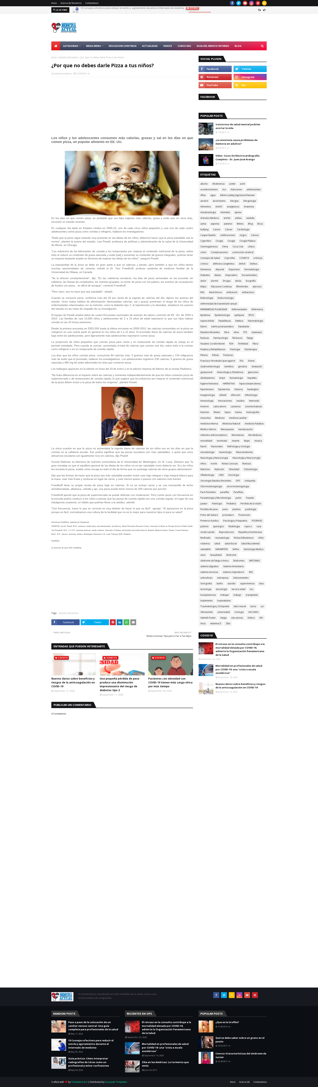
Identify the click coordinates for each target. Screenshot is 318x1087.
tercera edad (238, 589)
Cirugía (231, 240)
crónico (204, 263)
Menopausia (227, 429)
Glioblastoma (207, 377)
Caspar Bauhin (208, 235)
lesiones (204, 412)
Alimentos (205, 206)
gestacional (206, 372)
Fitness (204, 355)
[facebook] (232, 3)
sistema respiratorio (233, 572)
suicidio (231, 583)
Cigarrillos (205, 240)
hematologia (236, 377)
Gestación (257, 366)
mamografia (252, 412)
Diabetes (205, 275)
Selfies (235, 549)
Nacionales (217, 446)
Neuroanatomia (244, 452)
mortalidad (206, 440)
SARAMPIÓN (221, 549)
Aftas (203, 195)
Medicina (220, 417)
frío (241, 360)
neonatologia (207, 452)
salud (217, 543)
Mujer (247, 440)
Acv (224, 189)
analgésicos (233, 206)
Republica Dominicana (250, 532)
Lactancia (236, 406)
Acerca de (244, 1082)
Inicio (54, 3)
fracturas (228, 355)
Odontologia (250, 469)
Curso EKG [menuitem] (184, 46)
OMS (221, 475)
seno (203, 554)
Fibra (255, 343)
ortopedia (250, 480)
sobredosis (206, 577)
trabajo (237, 594)
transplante (252, 594)
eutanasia (257, 332)
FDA (231, 343)
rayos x (248, 526)
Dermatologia (251, 269)
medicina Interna (209, 423)
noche (214, 463)
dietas (217, 275)
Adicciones (236, 189)
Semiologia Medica (253, 549)
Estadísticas (225, 320)
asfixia (238, 218)
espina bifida (207, 320)
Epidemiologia (222, 315)
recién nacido (207, 532)
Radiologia (234, 526)
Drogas (227, 280)
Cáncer (228, 229)
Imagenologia (207, 395)
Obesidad (234, 469)
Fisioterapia (251, 349)
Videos (251, 617)
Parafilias (238, 492)
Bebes (240, 223)
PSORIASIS (257, 520)
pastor (203, 503)
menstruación (245, 429)
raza (259, 526)
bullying (204, 229)
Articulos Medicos (209, 218)
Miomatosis (238, 435)
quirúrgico (218, 526)
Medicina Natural (231, 423)
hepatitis (252, 377)
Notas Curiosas (230, 463)
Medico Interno (208, 429)
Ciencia (255, 235)
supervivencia (247, 583)
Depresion (234, 269)
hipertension (207, 389)
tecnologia (205, 589)
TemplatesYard (79, 1082)
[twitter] (238, 3)
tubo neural (240, 606)
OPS (238, 480)
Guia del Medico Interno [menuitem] (213, 46)
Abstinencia (218, 183)
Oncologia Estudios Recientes (215, 480)
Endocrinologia (226, 298)
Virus (203, 623)
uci (262, 606)
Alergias (234, 200)
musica (258, 440)
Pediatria (231, 503)
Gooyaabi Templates (116, 1082)
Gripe (222, 377)
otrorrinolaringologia (238, 486)
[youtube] (245, 3)
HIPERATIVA (229, 383)
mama (238, 412)
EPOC (251, 315)
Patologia (217, 503)
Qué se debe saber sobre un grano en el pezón (239, 1039)
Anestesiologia (208, 212)
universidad (224, 612)
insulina (240, 400)
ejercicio (257, 286)
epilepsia (239, 315)
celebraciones (227, 235)
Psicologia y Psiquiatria (235, 520)
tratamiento (206, 600)
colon (203, 252)
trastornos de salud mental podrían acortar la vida (237, 126)
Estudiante (243, 326)
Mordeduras (255, 435)
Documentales (249, 275)
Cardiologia (243, 229)
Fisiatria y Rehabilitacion (212, 349)
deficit (242, 263)
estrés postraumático (222, 326)
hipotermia (224, 389)
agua (212, 195)
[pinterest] (258, 3)
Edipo (203, 286)
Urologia (239, 612)
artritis (227, 218)
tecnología (221, 589)
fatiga (250, 337)
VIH (261, 617)
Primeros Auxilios (209, 520)
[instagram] (251, 3)
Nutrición (219, 469)
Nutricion (205, 469)
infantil (222, 395)
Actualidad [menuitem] (150, 46)
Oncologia (233, 475)
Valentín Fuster (208, 617)
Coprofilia (229, 258)
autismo (228, 223)
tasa (261, 583)
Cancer (216, 229)
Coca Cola (238, 246)
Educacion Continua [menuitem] (123, 46)
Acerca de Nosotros (71, 3)
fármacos (237, 337)
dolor (203, 280)
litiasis (217, 412)
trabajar (224, 594)
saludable (205, 549)
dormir (214, 280)
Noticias (246, 463)
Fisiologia (235, 349)
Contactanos (91, 3)
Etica (226, 332)
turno (253, 606)
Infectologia (251, 395)
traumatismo (224, 600)
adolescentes (254, 189)
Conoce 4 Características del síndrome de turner (240, 1055)
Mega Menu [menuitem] (93, 46)
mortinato (222, 440)
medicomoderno (63, 73)
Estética (239, 320)
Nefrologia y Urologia (238, 446)
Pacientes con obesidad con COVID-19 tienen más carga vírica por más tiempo (170, 682)
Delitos (253, 263)
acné (242, 183)
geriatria (242, 366)
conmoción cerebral (242, 252)
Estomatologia (255, 320)
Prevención (244, 515)
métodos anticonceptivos (213, 435)
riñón (261, 537)
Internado (254, 400)
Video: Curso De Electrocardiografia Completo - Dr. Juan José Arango (237, 157)
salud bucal (231, 543)
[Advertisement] (200, 27)
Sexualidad (216, 554)
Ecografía (251, 280)
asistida (250, 218)
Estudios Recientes (68, 57)
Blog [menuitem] (238, 46)
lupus (227, 412)
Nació (203, 446)
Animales (225, 212)
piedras (236, 509)
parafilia (224, 492)
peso (225, 509)
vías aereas (237, 617)
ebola (238, 280)
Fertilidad (243, 343)
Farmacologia (220, 337)
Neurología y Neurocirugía (246, 457)
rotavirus (205, 543)
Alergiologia (249, 200)
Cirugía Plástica (247, 240)
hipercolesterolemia (250, 383)
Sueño (219, 583)
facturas (204, 337)
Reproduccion (226, 532)
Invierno (204, 406)
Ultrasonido (206, 612)
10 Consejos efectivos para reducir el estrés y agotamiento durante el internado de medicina (91, 1044)
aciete (232, 183)
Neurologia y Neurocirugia (214, 457)
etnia (236, 332)
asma (203, 223)
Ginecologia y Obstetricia (230, 372)
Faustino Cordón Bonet (212, 343)
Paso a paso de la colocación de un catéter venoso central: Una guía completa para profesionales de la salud (93, 1026)
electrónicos (215, 292)
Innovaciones (225, 400)
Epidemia (205, 315)
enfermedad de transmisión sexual (218, 303)
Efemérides (242, 286)
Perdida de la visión (251, 503)
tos (251, 589)
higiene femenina (209, 383)
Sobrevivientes (240, 577)
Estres (203, 326)
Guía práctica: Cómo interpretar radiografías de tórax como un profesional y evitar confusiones (133, 10)
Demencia (205, 269)
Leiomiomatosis (253, 406)
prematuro (228, 515)
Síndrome (231, 554)
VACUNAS (253, 612)
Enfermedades (239, 309)
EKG (202, 292)
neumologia (225, 452)
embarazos (248, 292)
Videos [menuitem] (167, 46)
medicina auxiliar (238, 417)
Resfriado (205, 537)
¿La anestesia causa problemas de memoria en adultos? (236, 141)
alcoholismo (219, 200)
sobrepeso (223, 577)
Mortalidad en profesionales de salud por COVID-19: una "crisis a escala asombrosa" (238, 669)
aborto (204, 183)
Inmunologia (206, 400)
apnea (238, 212)
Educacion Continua (221, 286)
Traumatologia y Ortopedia (214, 606)
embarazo (232, 292)
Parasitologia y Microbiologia (215, 497)
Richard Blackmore (244, 537)
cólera (251, 246)
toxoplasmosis (208, 594)
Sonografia (206, 583)
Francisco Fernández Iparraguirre (217, 360)
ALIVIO (218, 206)
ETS (245, 332)
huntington (253, 389)
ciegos (243, 235)
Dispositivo (231, 275)
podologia (250, 509)
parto (238, 497)
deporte (219, 269)
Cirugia (219, 240)
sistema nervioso (209, 572)
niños (203, 463)
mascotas (205, 417)
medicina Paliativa (254, 423)
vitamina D (215, 623)
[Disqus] (122, 845)
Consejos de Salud (210, 258)
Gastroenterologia (210, 366)
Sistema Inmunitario (233, 566)
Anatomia (249, 206)
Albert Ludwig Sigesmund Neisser (237, 195)
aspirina (215, 223)
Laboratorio (219, 406)
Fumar (251, 360)
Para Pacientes (208, 492)
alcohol (204, 200)
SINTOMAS (254, 560)
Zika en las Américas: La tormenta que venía (165, 1063)
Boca (260, 223)
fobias (215, 355)
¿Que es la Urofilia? (227, 1022)
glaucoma (253, 372)
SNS (251, 572)
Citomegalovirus (209, 246)
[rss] (264, 3)
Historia (238, 389)
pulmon (204, 526)
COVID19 (244, 258)
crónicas (257, 258)
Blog (250, 223)
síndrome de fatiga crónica (214, 560)
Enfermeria (257, 309)
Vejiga (223, 617)
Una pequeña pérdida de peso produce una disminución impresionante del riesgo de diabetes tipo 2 (119, 684)
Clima (225, 246)
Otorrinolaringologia (211, 486)
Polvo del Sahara (209, 515)
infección (235, 395)
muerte (235, 440)
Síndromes (238, 560)
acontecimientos (209, 189)
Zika (228, 623)
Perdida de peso (209, 509)
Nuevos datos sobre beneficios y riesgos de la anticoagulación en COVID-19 (73, 682)
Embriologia (206, 298)
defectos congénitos (223, 263)
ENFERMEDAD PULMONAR (213, 309)
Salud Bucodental (250, 543)
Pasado (250, 497)
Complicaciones (219, 252)
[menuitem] (55, 45)
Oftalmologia (207, 475)
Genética (229, 366)
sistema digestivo (209, 566)
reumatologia (222, 537)
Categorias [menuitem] (70, 46)
